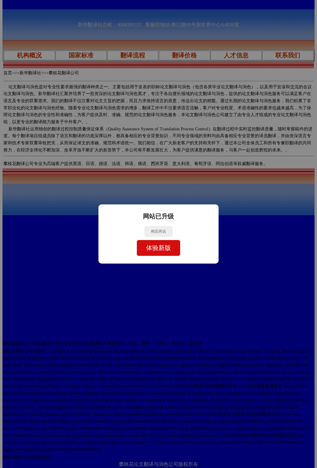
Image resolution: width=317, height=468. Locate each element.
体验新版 (158, 247)
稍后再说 (158, 231)
